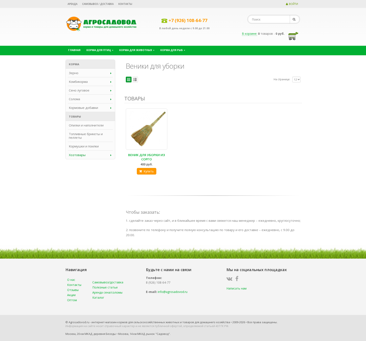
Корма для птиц (98, 50)
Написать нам (236, 288)
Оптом (72, 300)
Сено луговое (79, 90)
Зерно (73, 73)
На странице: (282, 79)
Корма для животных (135, 50)
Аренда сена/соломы (107, 292)
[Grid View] (129, 79)
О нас (71, 280)
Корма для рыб (171, 50)
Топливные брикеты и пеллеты (86, 136)
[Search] (295, 19)
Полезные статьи (105, 287)
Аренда (73, 4)
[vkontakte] (230, 279)
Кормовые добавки (83, 107)
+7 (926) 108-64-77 (188, 20)
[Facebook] (238, 279)
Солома (74, 99)
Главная (74, 50)
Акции (71, 295)
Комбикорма (78, 81)
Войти (293, 4)
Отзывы (73, 290)
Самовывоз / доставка (98, 4)
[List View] (135, 79)
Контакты (125, 4)
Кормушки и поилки (84, 146)
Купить (149, 171)
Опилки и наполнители (86, 125)
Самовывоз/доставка (107, 282)
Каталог (98, 297)
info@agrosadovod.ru (172, 292)
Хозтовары (77, 155)
